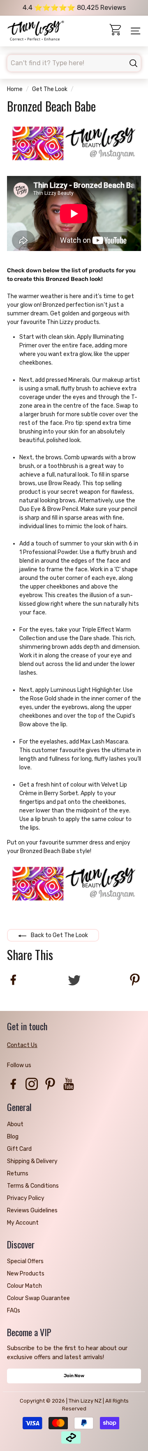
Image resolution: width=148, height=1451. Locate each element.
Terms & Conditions (33, 1185)
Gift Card (19, 1148)
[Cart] (116, 31)
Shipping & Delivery (32, 1161)
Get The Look (49, 89)
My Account (23, 1222)
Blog (12, 1136)
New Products (25, 1273)
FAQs (13, 1310)
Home (15, 89)
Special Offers (25, 1261)
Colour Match (24, 1285)
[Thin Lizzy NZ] (36, 31)
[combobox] (74, 63)
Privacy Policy (25, 1198)
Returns (17, 1173)
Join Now (74, 1375)
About (15, 1124)
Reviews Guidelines (32, 1210)
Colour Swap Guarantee (38, 1298)
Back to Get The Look (59, 935)
